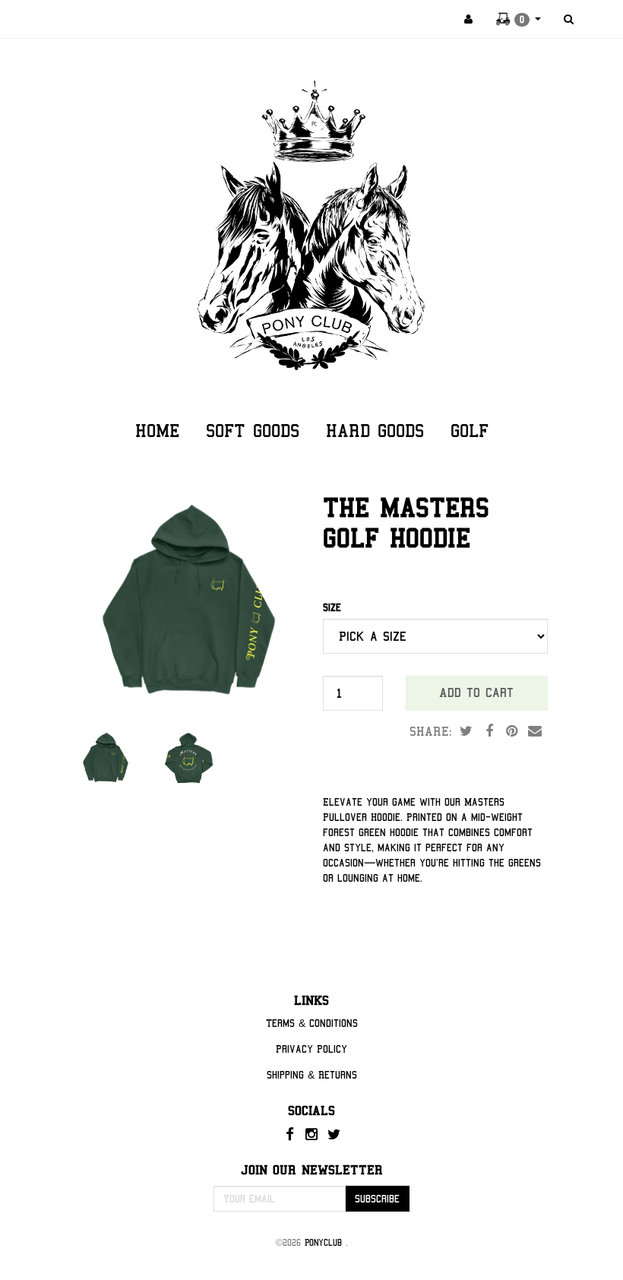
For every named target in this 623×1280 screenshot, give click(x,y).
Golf (470, 430)
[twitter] (333, 1134)
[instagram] (313, 1134)
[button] (518, 19)
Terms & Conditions (312, 1023)
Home (157, 430)
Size (332, 607)
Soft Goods (252, 430)
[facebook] (291, 1134)
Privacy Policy (311, 1049)
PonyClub (325, 1242)
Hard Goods (375, 430)
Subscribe (377, 1198)
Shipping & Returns (312, 1074)
